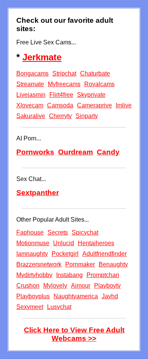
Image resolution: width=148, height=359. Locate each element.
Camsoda (60, 105)
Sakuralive (30, 116)
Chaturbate (95, 73)
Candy (108, 152)
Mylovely (55, 285)
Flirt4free (61, 94)
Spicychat (85, 232)
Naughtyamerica (76, 296)
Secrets (57, 232)
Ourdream (75, 152)
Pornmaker (80, 264)
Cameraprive (94, 105)
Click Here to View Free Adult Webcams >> (74, 334)
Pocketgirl (65, 253)
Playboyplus (33, 296)
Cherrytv (60, 116)
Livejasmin (31, 94)
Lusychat (59, 307)
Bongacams (32, 73)
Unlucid (63, 243)
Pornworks (35, 152)
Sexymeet (29, 307)
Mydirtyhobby (34, 275)
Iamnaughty (32, 253)
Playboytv (107, 285)
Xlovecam (29, 105)
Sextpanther (37, 193)
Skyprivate (91, 94)
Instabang (69, 275)
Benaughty (113, 264)
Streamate (30, 84)
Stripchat (64, 73)
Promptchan (103, 275)
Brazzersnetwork (38, 264)
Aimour (80, 285)
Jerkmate (41, 57)
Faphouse (30, 232)
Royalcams (99, 84)
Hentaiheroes (96, 243)
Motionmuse (32, 243)
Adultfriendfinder (104, 253)
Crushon (27, 285)
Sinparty (87, 116)
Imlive (124, 105)
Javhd (110, 296)
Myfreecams (64, 84)
